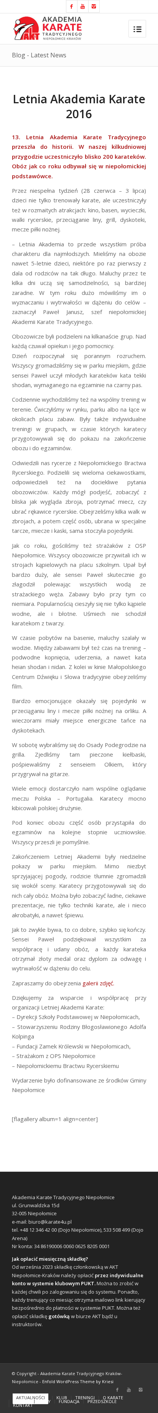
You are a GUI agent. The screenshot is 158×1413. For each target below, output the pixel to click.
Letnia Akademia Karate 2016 (79, 106)
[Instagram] (94, 6)
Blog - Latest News (39, 55)
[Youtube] (82, 6)
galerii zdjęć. (99, 983)
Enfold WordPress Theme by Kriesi (78, 1381)
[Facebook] (71, 6)
